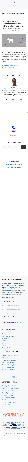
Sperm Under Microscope (9, 369)
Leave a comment (9, 67)
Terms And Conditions (8, 336)
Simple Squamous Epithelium (10, 355)
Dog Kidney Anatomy (8, 400)
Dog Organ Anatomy (7, 404)
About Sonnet (6, 347)
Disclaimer (5, 340)
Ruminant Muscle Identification (10, 390)
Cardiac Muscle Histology (9, 360)
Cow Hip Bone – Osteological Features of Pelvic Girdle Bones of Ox (13, 23)
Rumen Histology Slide (8, 367)
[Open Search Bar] (26, 7)
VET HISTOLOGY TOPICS (14, 167)
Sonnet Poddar (12, 89)
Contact (4, 345)
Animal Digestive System (9, 393)
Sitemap (4, 343)
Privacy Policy (6, 338)
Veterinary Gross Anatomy (11, 65)
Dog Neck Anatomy (7, 406)
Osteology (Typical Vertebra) (10, 386)
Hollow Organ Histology (8, 362)
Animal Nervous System (8, 397)
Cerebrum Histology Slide (9, 365)
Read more (6, 61)
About (3, 333)
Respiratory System (7, 395)
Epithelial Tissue (6, 358)
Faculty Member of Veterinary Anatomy (13, 90)
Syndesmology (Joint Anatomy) (10, 388)
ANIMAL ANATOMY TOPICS (14, 164)
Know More (17, 96)
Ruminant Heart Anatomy (9, 402)
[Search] (23, 147)
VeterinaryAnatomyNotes (14, 428)
